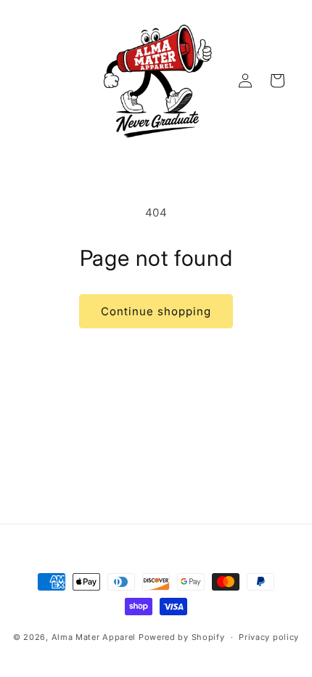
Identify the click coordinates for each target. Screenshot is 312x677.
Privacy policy (269, 637)
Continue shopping (156, 311)
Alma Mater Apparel (94, 637)
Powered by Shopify (182, 637)
